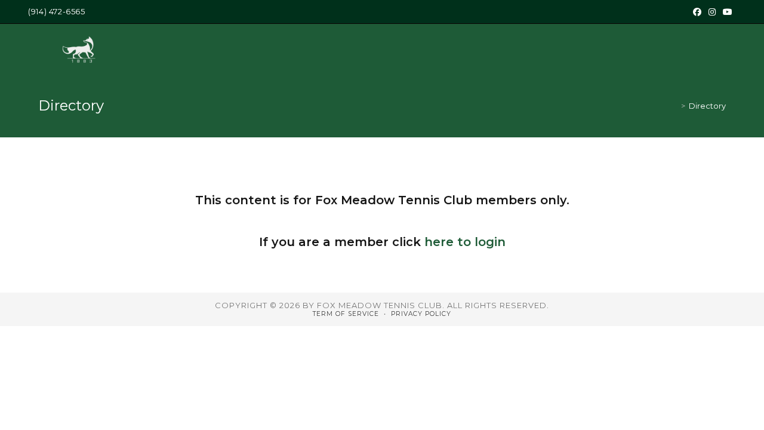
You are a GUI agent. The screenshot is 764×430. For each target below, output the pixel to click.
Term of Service (346, 314)
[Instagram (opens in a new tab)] (712, 12)
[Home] (674, 105)
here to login (465, 242)
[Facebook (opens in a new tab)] (697, 12)
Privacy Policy (421, 314)
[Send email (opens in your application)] (741, 12)
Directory (707, 105)
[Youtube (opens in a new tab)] (727, 12)
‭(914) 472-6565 (56, 11)
